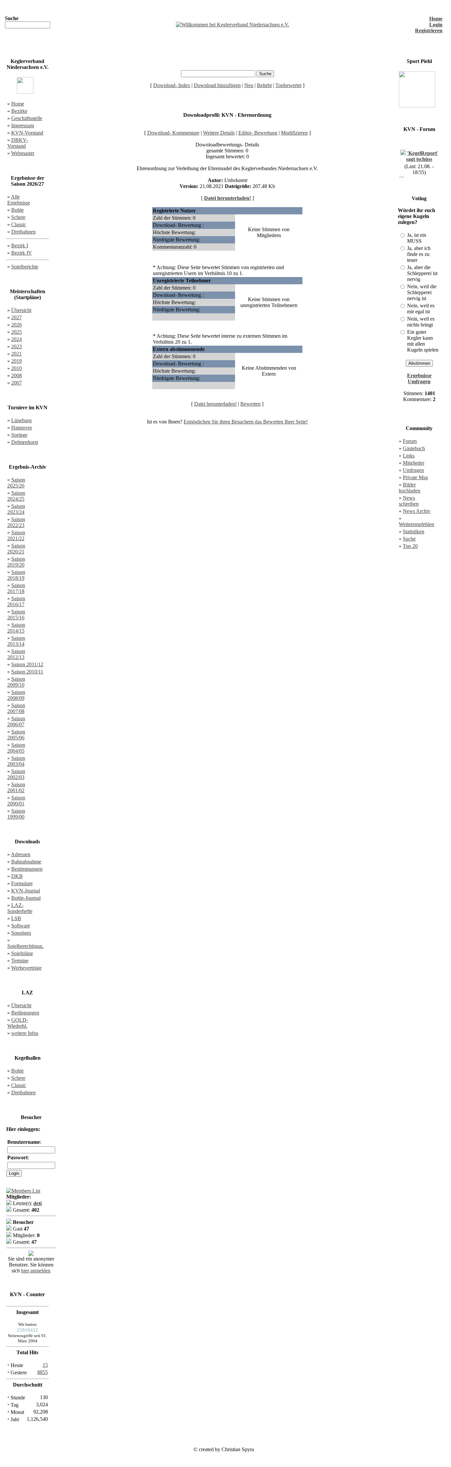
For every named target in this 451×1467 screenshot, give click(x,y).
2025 (16, 332)
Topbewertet (288, 85)
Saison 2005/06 (16, 734)
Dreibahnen (23, 231)
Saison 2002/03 (16, 774)
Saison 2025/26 (16, 482)
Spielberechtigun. (25, 946)
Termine (19, 960)
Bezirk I (19, 245)
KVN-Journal (25, 890)
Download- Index (171, 85)
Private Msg (415, 477)
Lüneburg (21, 420)
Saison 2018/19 (16, 575)
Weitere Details (219, 133)
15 (45, 1365)
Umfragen (413, 470)
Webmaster (22, 153)
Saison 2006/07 (16, 721)
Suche (409, 539)
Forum (410, 441)
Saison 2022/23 (16, 522)
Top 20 (410, 546)
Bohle (17, 210)
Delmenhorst (24, 442)
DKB (17, 876)
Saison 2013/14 (16, 641)
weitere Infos (24, 1033)
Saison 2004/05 (16, 748)
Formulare (22, 883)
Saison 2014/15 (16, 628)
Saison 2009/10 (16, 682)
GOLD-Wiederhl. (17, 1023)
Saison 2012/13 (16, 654)
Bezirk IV (21, 253)
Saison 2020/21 (16, 548)
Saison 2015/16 (16, 614)
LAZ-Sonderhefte (19, 908)
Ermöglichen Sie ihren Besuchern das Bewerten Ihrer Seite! (246, 421)
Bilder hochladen (409, 487)
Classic (18, 224)
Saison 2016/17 (16, 601)
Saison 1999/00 (16, 814)
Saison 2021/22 (16, 535)
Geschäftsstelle (26, 118)
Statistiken (413, 531)
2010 (16, 368)
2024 (16, 339)
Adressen (20, 854)
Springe (19, 435)
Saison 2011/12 (27, 664)
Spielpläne (22, 953)
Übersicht (21, 310)
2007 (16, 383)
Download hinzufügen (217, 85)
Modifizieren (294, 133)
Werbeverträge (26, 968)
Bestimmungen (27, 869)
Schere (18, 217)
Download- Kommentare (173, 133)
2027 (16, 317)
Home (435, 18)
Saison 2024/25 (16, 496)
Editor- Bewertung (257, 133)
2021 (16, 354)
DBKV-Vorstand (17, 143)
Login (435, 24)
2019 (16, 361)
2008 (16, 375)
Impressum (22, 125)
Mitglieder (413, 463)
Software (20, 925)
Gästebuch (414, 448)
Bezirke (19, 111)
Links (409, 455)
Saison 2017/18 (16, 588)
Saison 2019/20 (16, 562)
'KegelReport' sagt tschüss (422, 153)
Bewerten (250, 404)
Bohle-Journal (26, 898)
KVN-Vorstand (27, 133)
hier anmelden (36, 1270)
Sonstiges (21, 933)
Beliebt (264, 85)
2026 (16, 325)
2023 (16, 346)
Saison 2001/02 (16, 787)
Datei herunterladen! (227, 198)
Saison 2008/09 (16, 695)
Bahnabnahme (26, 861)
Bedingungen (25, 1012)
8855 (42, 1372)
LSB (16, 918)
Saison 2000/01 (16, 800)
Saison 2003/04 (16, 761)
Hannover (21, 427)
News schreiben (409, 501)
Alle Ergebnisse (18, 199)
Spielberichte (24, 266)
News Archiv (417, 511)
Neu (248, 85)
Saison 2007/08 (16, 708)
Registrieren (428, 30)
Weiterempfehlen (416, 524)
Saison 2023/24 (16, 509)
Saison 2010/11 (27, 671)
